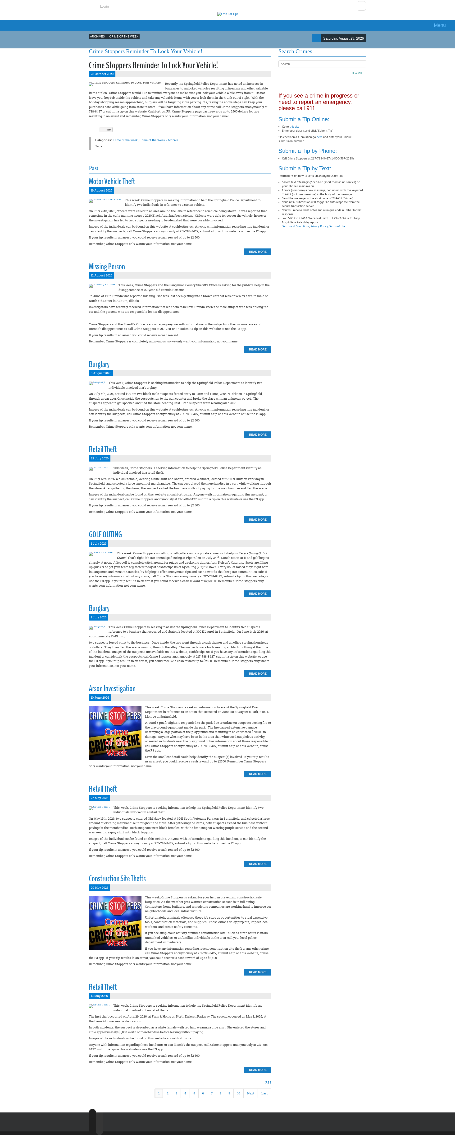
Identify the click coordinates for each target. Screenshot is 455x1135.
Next (250, 1093)
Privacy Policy (319, 226)
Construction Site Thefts (117, 878)
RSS (268, 1082)
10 (238, 1093)
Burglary (99, 364)
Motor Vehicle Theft (112, 181)
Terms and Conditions (295, 226)
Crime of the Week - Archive (159, 140)
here (320, 137)
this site (294, 127)
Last (264, 1093)
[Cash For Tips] (227, 14)
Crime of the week (125, 140)
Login (104, 6)
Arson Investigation (112, 688)
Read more (258, 251)
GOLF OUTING (105, 534)
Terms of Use (337, 226)
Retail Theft (103, 449)
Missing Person (107, 266)
